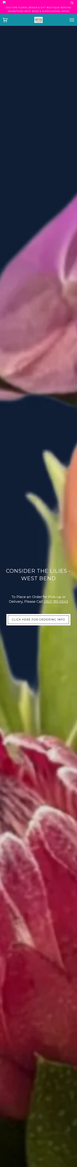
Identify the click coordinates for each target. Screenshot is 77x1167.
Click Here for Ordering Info (38, 619)
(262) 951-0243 (56, 601)
